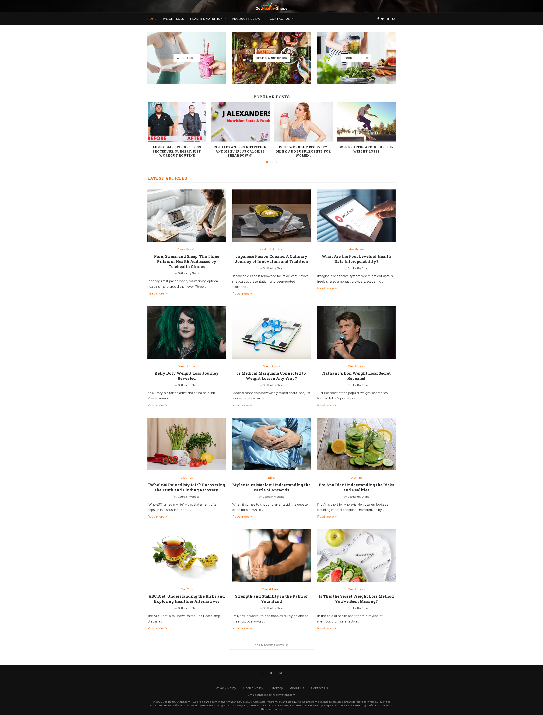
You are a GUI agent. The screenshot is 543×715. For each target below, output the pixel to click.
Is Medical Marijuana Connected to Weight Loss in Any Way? (271, 376)
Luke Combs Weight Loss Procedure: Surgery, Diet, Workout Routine (177, 151)
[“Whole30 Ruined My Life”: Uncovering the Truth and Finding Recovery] (186, 444)
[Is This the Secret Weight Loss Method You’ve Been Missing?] (356, 555)
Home (152, 18)
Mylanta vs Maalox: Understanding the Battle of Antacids (271, 487)
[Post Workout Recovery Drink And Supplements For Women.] (303, 122)
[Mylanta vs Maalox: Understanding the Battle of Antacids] (271, 444)
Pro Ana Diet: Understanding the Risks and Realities (356, 487)
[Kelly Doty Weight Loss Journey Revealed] (186, 332)
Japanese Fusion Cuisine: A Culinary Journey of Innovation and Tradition (271, 259)
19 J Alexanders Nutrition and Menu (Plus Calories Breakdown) (240, 151)
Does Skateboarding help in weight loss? (366, 149)
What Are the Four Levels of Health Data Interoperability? (356, 259)
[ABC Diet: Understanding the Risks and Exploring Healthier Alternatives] (186, 555)
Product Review (246, 18)
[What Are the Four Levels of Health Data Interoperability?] (356, 215)
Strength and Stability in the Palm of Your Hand (271, 599)
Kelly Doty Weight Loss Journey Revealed (186, 376)
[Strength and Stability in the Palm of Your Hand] (271, 555)
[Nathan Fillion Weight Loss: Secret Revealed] (356, 332)
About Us (297, 688)
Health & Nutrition (206, 18)
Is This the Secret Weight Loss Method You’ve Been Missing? (356, 599)
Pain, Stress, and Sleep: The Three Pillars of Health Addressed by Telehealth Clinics (186, 261)
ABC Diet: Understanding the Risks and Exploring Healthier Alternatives (186, 599)
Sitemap (276, 688)
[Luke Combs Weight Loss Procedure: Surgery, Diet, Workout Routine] (177, 122)
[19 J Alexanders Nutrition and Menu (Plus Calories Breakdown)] (240, 122)
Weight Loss (173, 18)
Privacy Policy (226, 688)
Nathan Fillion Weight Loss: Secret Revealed (356, 376)
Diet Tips (187, 477)
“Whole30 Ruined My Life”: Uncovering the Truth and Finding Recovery (186, 487)
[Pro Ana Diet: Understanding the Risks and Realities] (356, 444)
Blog (271, 477)
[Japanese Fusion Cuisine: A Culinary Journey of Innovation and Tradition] (271, 215)
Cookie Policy (253, 688)
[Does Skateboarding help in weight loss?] (366, 122)
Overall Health (186, 249)
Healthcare (356, 249)
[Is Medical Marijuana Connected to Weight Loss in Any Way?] (271, 332)
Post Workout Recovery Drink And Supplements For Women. (303, 151)
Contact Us (280, 18)
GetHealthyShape (188, 273)
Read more (155, 293)
